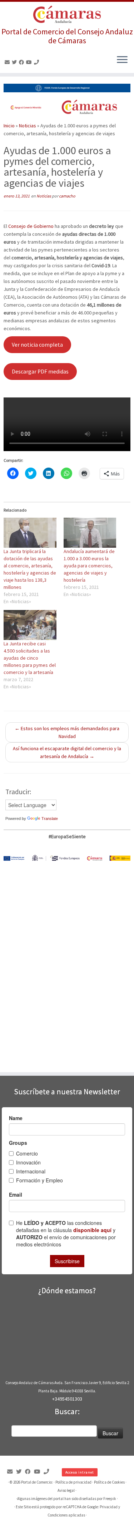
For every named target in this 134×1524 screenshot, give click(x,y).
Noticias (27, 125)
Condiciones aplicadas (66, 1515)
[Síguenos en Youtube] (30, 62)
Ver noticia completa (37, 344)
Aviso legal (66, 1490)
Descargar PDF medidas (40, 371)
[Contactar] (8, 62)
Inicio (9, 125)
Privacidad (109, 1506)
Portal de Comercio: (37, 1482)
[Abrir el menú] (122, 60)
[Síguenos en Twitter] (15, 62)
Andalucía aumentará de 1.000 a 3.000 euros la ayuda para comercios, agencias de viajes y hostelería (89, 565)
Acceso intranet (79, 1472)
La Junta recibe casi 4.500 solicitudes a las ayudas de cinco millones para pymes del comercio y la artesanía (30, 657)
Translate (49, 818)
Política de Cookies (109, 1482)
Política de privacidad (73, 1482)
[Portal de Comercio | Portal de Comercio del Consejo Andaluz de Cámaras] (67, 14)
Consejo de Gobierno (31, 226)
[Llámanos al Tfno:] (37, 62)
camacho (67, 196)
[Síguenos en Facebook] (22, 62)
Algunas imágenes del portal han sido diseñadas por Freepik (66, 1498)
